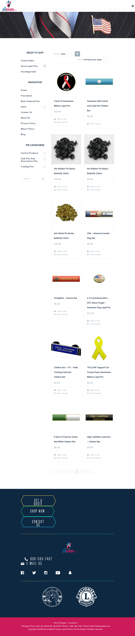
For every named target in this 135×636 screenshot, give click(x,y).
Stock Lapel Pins (29, 66)
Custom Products (29, 153)
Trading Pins (27, 166)
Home (24, 90)
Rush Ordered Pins (30, 101)
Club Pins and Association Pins (29, 159)
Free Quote (26, 95)
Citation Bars (27, 60)
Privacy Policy (28, 123)
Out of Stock (95, 124)
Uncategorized (28, 71)
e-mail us (34, 564)
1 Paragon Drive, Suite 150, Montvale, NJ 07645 (41, 626)
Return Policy (27, 128)
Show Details (62, 122)
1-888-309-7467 (75, 626)
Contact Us (26, 112)
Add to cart (61, 119)
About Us (25, 117)
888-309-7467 (41, 559)
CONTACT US (38, 523)
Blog (23, 134)
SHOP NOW (37, 511)
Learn (23, 106)
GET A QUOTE (38, 502)
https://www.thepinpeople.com (97, 626)
